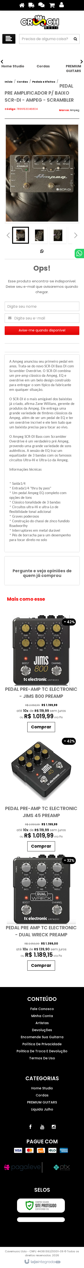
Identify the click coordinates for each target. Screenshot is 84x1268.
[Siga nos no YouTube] (42, 1126)
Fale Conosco (42, 1009)
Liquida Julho (42, 1109)
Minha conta (42, 1016)
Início (9, 82)
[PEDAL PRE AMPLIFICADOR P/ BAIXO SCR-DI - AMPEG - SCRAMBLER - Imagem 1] (20, 235)
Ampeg (74, 110)
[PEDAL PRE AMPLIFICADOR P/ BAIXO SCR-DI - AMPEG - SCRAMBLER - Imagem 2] (39, 235)
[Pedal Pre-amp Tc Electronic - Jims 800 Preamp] (41, 674)
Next (75, 234)
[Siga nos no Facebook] (30, 1126)
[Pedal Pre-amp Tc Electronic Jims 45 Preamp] (41, 794)
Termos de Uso (42, 1058)
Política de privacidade (42, 1044)
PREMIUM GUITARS (42, 1102)
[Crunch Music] (42, 21)
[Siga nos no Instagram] (54, 1126)
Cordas (22, 82)
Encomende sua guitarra (42, 1037)
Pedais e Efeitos (43, 82)
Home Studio (42, 1088)
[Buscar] (75, 39)
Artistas (42, 1023)
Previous (8, 235)
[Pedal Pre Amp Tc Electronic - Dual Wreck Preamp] (41, 913)
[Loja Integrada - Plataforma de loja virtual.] (42, 1261)
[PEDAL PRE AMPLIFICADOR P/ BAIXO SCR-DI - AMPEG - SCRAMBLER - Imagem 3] (57, 235)
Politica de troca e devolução (42, 1051)
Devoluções (42, 1030)
